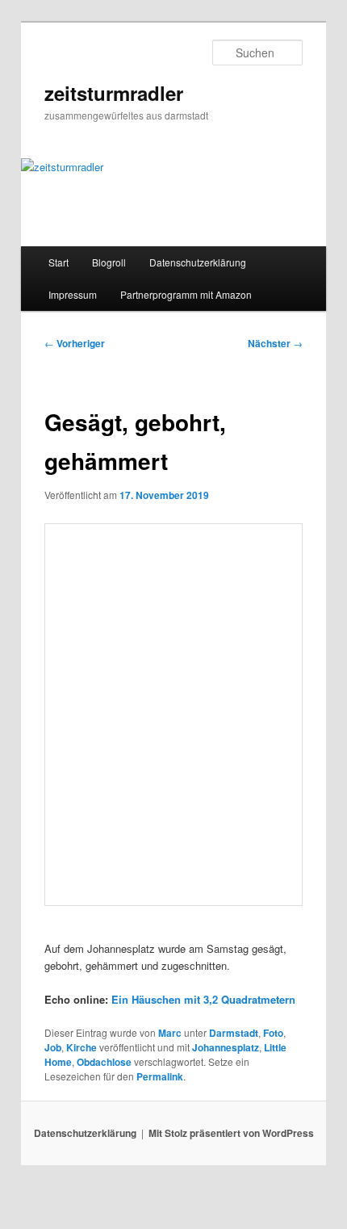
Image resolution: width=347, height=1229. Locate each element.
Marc (170, 1033)
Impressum (72, 294)
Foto (273, 1033)
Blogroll (109, 262)
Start (58, 262)
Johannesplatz (225, 1047)
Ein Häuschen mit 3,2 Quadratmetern (203, 999)
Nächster (275, 343)
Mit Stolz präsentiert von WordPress (231, 1133)
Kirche (81, 1047)
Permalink (159, 1076)
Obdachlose (104, 1062)
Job (52, 1047)
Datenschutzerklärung (197, 262)
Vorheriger (74, 343)
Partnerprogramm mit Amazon (186, 294)
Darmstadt (233, 1033)
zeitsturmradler (113, 93)
